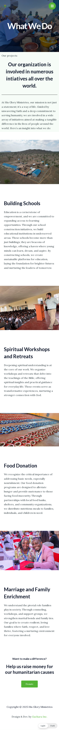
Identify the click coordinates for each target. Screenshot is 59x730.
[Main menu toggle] (52, 6)
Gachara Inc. (39, 716)
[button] (47, 725)
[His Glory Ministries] (7, 5)
